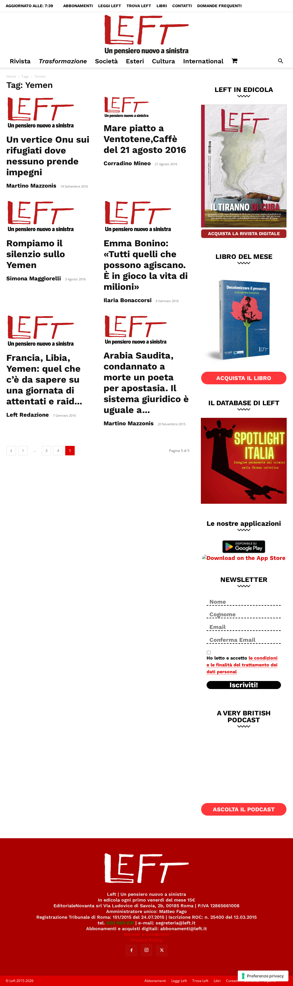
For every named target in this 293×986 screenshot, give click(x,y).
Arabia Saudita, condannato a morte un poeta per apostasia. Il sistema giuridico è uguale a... (146, 382)
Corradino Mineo (127, 163)
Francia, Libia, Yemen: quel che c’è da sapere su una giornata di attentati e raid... (44, 379)
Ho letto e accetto (242, 664)
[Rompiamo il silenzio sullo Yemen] (49, 217)
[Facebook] (131, 950)
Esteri (135, 61)
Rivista (20, 61)
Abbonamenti (78, 5)
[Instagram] (146, 950)
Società (106, 61)
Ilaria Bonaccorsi (128, 300)
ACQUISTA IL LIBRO (243, 378)
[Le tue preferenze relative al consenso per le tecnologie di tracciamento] (263, 976)
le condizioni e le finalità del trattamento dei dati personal (242, 664)
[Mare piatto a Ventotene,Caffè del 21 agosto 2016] (146, 107)
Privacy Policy (147, 940)
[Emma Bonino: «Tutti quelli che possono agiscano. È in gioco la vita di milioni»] (146, 217)
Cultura (163, 61)
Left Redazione (27, 414)
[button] (280, 61)
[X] (161, 950)
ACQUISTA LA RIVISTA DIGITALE (244, 233)
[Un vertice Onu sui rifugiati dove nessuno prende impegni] (49, 113)
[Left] (146, 33)
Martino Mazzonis (31, 185)
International (203, 61)
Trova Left (138, 5)
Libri (162, 5)
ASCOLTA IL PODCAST (244, 809)
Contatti (182, 5)
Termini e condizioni (146, 934)
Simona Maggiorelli (33, 278)
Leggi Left (109, 5)
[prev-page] (11, 450)
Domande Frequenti (219, 5)
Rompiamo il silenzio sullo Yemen (35, 254)
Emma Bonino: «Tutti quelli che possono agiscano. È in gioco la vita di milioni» (146, 265)
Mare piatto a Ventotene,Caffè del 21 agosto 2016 (145, 139)
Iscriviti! (243, 685)
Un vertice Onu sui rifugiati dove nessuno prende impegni (47, 156)
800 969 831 (120, 923)
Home (11, 76)
